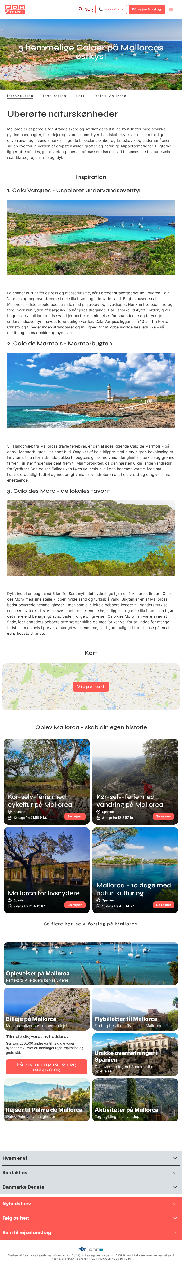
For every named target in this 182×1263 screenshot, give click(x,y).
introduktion (20, 96)
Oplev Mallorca (110, 96)
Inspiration (55, 96)
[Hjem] (15, 9)
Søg (89, 9)
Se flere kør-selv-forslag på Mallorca (91, 923)
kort (80, 96)
